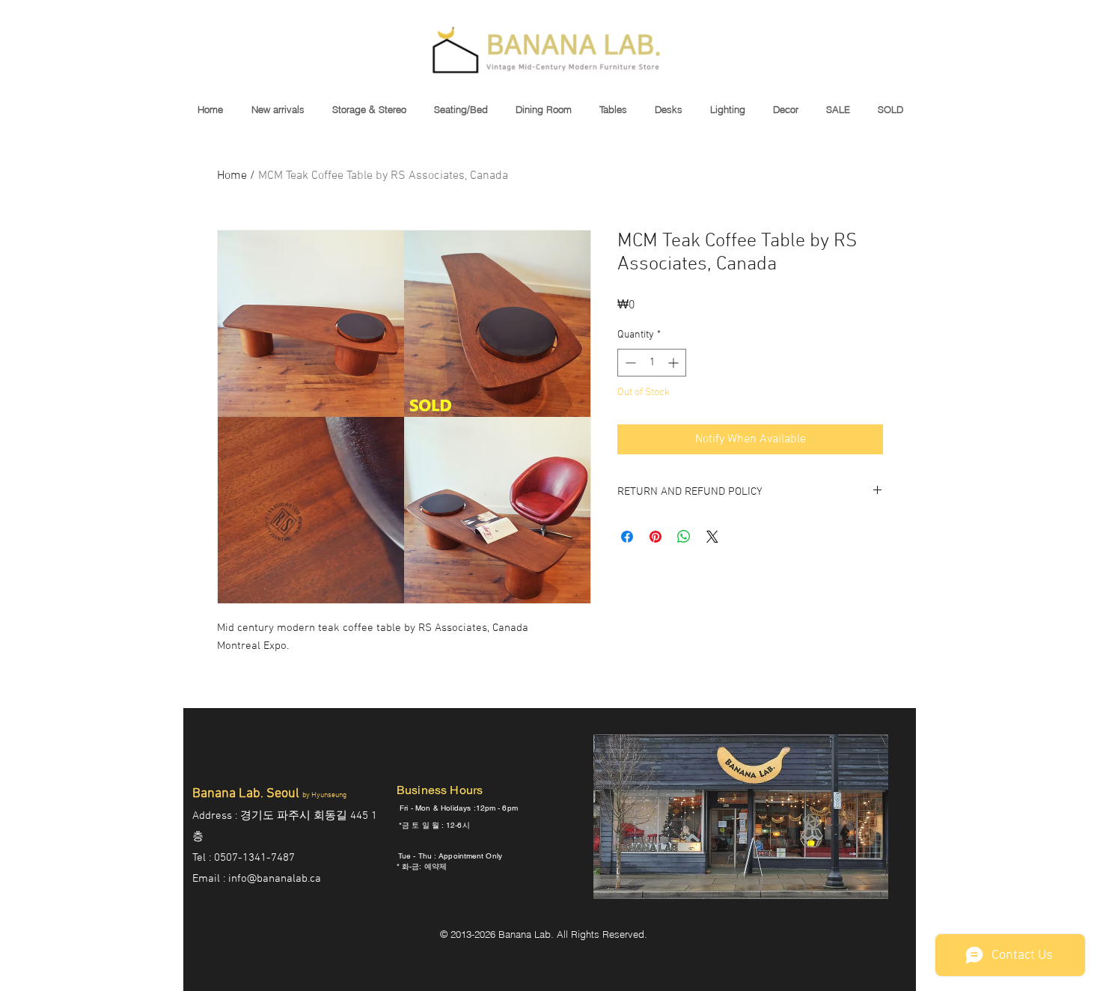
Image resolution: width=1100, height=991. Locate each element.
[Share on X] (712, 537)
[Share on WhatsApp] (684, 537)
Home (232, 175)
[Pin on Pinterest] (655, 537)
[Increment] (674, 363)
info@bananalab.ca (274, 878)
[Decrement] (629, 363)
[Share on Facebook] (627, 537)
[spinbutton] (651, 363)
